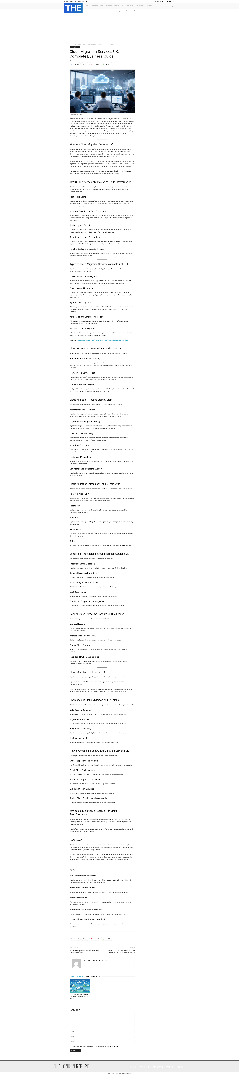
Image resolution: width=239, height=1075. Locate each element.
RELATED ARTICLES (76, 976)
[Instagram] (158, 1)
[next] (174, 11)
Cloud (84, 44)
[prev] (171, 11)
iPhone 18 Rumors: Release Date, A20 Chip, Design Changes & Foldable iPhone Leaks (121, 951)
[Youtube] (163, 1)
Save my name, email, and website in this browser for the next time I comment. (96, 1046)
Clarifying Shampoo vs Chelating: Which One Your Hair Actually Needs (113, 11)
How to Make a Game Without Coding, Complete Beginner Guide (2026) (84, 951)
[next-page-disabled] (103, 1002)
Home (71, 44)
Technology (78, 44)
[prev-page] (100, 1002)
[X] (160, 1)
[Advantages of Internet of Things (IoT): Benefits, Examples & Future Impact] (80, 986)
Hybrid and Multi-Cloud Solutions (85, 657)
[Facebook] (156, 1)
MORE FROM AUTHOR (92, 976)
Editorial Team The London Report (80, 60)
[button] (172, 6)
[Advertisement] (119, 27)
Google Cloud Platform (80, 645)
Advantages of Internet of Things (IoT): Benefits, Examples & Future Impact (79, 996)
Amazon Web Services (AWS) (83, 636)
